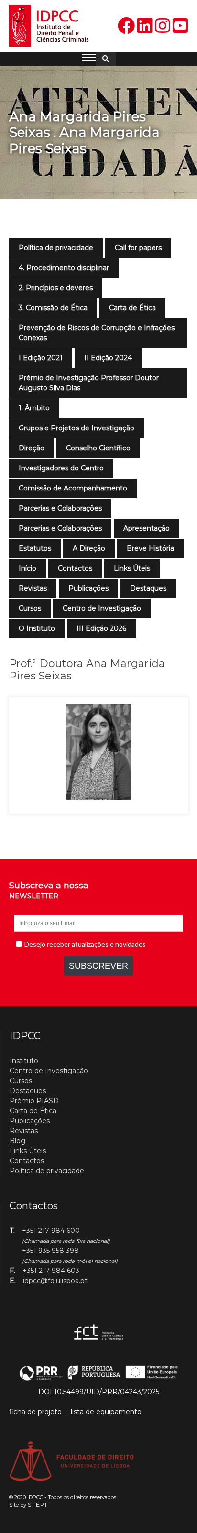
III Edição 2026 (101, 628)
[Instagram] (162, 26)
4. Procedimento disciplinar (64, 267)
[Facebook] (126, 26)
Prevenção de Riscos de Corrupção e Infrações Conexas (97, 332)
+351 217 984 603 (50, 1270)
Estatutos (35, 548)
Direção (31, 448)
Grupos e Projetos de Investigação (76, 428)
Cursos (30, 608)
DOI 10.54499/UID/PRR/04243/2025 (98, 1391)
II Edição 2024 (108, 358)
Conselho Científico (98, 448)
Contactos (75, 568)
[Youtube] (180, 26)
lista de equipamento (106, 1412)
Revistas (33, 588)
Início (27, 568)
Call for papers (138, 247)
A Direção (89, 548)
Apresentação (146, 528)
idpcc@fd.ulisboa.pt (55, 1280)
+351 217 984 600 (51, 1230)
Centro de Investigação (102, 608)
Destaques (148, 588)
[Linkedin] (145, 26)
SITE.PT (37, 1505)
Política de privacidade (56, 247)
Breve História (150, 548)
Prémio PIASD (34, 1100)
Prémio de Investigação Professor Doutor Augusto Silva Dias (89, 383)
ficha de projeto (35, 1412)
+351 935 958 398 (50, 1250)
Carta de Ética (132, 307)
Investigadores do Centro (61, 468)
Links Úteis (132, 568)
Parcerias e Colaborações (60, 508)
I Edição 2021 (41, 358)
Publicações (88, 588)
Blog (17, 1141)
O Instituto (37, 628)
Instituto (24, 1060)
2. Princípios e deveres (56, 287)
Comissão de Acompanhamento (73, 488)
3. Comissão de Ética (53, 307)
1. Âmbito (34, 408)
